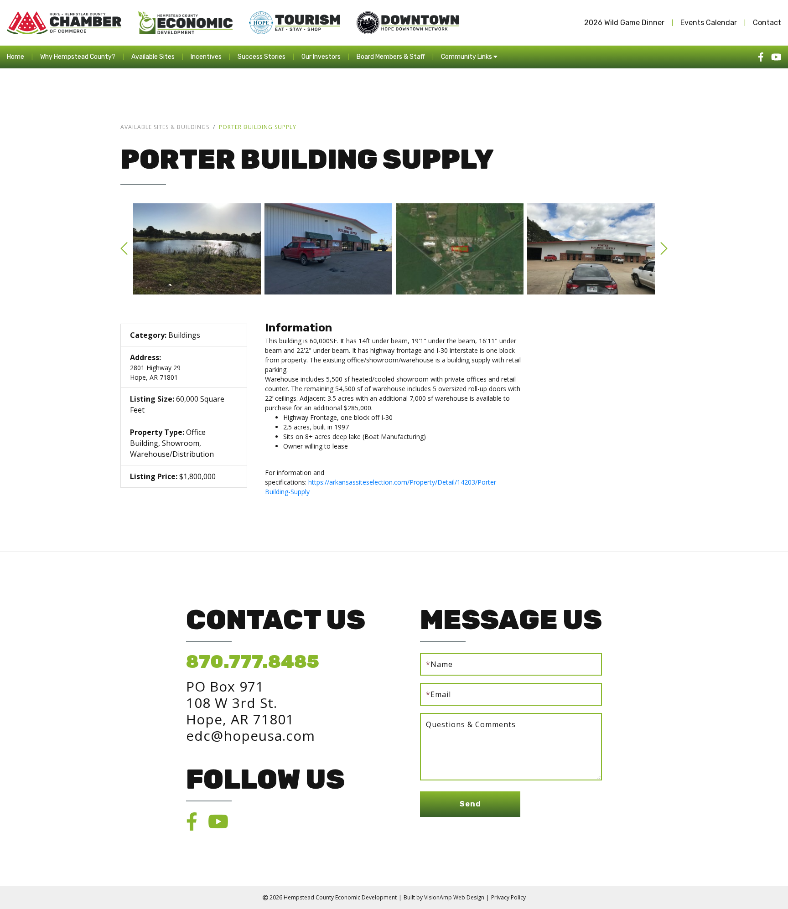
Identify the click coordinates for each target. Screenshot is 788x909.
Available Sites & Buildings (164, 127)
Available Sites (153, 57)
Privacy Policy (508, 897)
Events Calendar (708, 22)
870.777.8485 (252, 661)
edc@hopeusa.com (250, 735)
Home (15, 57)
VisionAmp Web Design (454, 897)
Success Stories (261, 57)
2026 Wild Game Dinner (624, 22)
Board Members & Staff (391, 57)
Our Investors (321, 57)
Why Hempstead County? (77, 57)
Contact (767, 22)
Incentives (206, 57)
